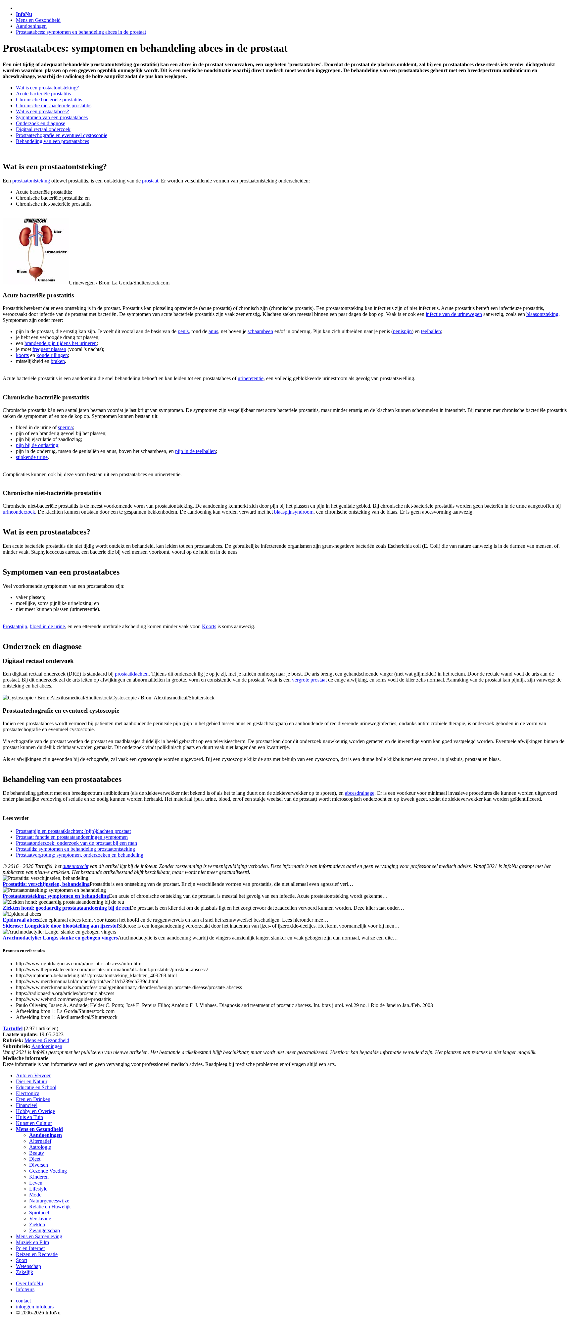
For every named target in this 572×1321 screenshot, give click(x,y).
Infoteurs (25, 1289)
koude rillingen (52, 355)
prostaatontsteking (31, 180)
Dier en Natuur (31, 1081)
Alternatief (40, 1141)
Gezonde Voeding (48, 1171)
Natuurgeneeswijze (49, 1200)
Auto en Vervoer (33, 1075)
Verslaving (40, 1218)
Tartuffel (13, 1028)
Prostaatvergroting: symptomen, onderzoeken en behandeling (79, 855)
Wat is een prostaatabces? (42, 111)
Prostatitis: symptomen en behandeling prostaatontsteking (75, 849)
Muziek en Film (32, 1242)
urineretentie (250, 378)
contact (23, 1300)
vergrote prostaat (309, 680)
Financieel (26, 1105)
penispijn (402, 331)
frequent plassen (49, 349)
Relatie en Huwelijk (50, 1206)
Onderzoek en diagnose (40, 123)
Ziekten (37, 1224)
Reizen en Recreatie (37, 1254)
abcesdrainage (359, 793)
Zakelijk (24, 1272)
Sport (21, 1260)
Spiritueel (39, 1212)
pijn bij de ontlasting (37, 445)
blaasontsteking (542, 314)
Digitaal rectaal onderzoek (43, 129)
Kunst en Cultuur (34, 1123)
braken (58, 361)
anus (213, 331)
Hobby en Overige (35, 1111)
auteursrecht (75, 866)
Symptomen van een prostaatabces (52, 117)
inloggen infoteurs (35, 1306)
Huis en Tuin (29, 1117)
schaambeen (260, 331)
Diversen (38, 1165)
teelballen (431, 331)
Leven (35, 1183)
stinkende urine (32, 457)
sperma (65, 427)
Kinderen (39, 1177)
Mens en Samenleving (39, 1236)
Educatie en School (36, 1087)
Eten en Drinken (33, 1099)
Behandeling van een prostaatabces (52, 141)
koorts (22, 355)
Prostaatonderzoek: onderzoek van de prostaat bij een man (76, 843)
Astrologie (40, 1147)
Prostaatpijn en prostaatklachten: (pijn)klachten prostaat (73, 831)
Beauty (36, 1153)
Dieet (34, 1159)
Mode (35, 1194)
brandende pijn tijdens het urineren (60, 343)
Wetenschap (28, 1266)
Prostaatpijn (15, 626)
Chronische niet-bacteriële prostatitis (53, 105)
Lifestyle (38, 1189)
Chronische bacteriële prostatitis (49, 99)
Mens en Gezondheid (38, 20)
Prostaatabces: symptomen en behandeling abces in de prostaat (81, 32)
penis (183, 331)
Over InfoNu (29, 1283)
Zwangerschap (44, 1230)
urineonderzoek (19, 512)
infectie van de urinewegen (454, 314)
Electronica (27, 1093)
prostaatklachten (132, 674)
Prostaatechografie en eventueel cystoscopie (61, 135)
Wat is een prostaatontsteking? (47, 87)
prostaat (150, 180)
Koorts (209, 626)
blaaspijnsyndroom (293, 512)
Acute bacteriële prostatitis (43, 93)
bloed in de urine (47, 626)
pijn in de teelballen (195, 451)
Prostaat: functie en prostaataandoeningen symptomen (72, 837)
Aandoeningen (31, 26)
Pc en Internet (30, 1248)
